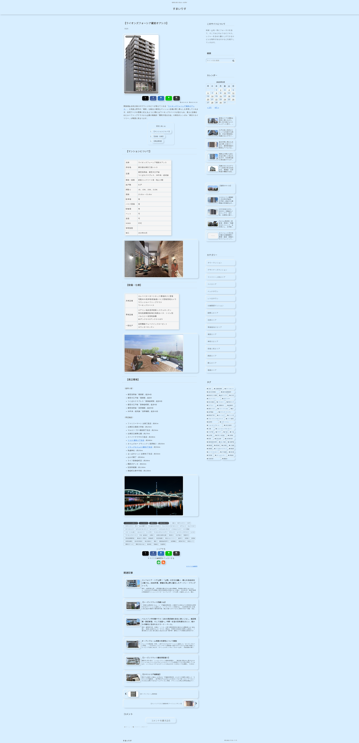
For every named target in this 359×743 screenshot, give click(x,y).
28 (212, 102)
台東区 (151, 535)
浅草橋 (186, 538)
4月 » (217, 107)
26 (233, 99)
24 (225, 99)
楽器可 (180, 538)
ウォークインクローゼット (169, 526)
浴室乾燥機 (129, 541)
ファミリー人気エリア (132, 523)
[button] (176, 98)
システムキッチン (163, 529)
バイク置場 (186, 529)
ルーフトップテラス (182, 532)
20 (208, 99)
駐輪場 (156, 544)
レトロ (192, 532)
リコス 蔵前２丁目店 (136, 440)
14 (212, 96)
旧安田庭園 (159, 538)
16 (221, 96)
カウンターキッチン (141, 529)
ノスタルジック (175, 529)
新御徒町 (150, 538)
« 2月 (209, 107)
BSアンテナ (181, 523)
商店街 (171, 535)
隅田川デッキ (129, 544)
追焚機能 (173, 541)
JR (135, 526)
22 (216, 99)
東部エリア (154, 523)
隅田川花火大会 (140, 544)
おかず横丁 (142, 526)
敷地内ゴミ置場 (141, 538)
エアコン (182, 526)
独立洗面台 (148, 541)
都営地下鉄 (182, 541)
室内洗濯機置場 (130, 538)
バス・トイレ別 (130, 532)
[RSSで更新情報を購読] (163, 562)
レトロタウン (144, 523)
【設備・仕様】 (158, 136)
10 (225, 93)
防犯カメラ (191, 541)
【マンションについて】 (162, 131)
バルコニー (140, 532)
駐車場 (149, 544)
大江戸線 (178, 535)
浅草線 (193, 538)
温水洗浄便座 (138, 541)
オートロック (129, 529)
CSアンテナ (129, 526)
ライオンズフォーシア (160, 532)
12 (233, 93)
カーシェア (153, 529)
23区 (173, 523)
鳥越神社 (163, 544)
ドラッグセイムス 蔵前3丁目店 (140, 447)
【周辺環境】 (158, 141)
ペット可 (148, 532)
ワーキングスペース (131, 535)
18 (229, 96)
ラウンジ (171, 532)
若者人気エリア (164, 523)
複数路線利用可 (163, 541)
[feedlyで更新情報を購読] (159, 562)
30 (221, 102)
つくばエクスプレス (153, 526)
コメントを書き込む (161, 720)
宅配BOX (186, 535)
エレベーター (191, 526)
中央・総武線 (143, 535)
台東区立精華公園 (161, 535)
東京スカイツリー (170, 538)
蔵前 (155, 541)
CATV (188, 523)
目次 (158, 126)
